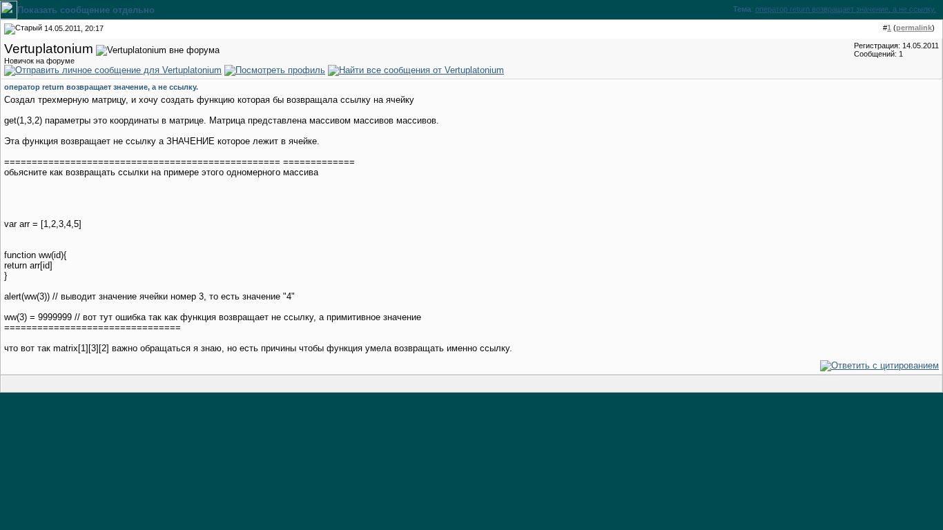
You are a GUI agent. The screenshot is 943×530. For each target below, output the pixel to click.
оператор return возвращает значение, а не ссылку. (845, 9)
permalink (914, 27)
